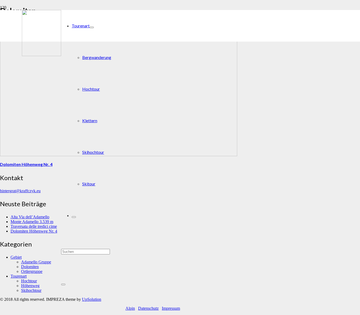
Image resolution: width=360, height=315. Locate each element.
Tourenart (19, 276)
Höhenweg (30, 285)
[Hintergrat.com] (41, 54)
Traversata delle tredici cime (34, 226)
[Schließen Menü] (74, 217)
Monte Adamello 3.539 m (32, 221)
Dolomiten (30, 266)
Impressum (171, 308)
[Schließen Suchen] (63, 284)
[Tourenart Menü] (92, 27)
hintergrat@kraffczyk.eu (20, 191)
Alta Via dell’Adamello (30, 217)
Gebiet (16, 257)
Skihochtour (31, 290)
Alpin (130, 308)
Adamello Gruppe (36, 262)
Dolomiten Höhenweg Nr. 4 (26, 164)
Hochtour (29, 281)
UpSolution (91, 299)
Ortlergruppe (31, 271)
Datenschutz (148, 308)
